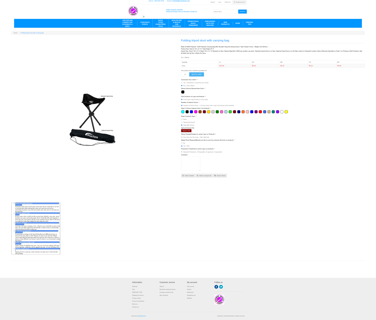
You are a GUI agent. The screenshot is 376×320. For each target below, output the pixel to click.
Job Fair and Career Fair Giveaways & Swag (127, 23)
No (184, 143)
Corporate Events (145, 23)
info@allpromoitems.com (181, 1)
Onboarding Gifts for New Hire (210, 23)
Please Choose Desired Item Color (192, 88)
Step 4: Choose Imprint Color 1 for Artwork (195, 108)
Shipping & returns (138, 295)
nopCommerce (142, 316)
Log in (219, 2)
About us (135, 304)
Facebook (216, 287)
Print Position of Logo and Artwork (193, 96)
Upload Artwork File (187, 128)
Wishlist (189, 298)
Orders (189, 289)
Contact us (135, 307)
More (237, 23)
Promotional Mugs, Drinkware (193, 23)
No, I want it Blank (188, 85)
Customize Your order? (189, 79)
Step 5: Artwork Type (188, 116)
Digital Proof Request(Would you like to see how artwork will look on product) (207, 140)
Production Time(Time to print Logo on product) (197, 149)
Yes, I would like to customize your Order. (196, 82)
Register (213, 2)
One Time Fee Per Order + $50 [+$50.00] (196, 137)
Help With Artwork (188, 125)
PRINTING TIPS (249, 23)
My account (190, 286)
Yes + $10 (186, 146)
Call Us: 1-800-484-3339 (156, 1)
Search (242, 11)
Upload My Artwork (189, 122)
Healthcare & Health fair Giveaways (177, 23)
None (185, 119)
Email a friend (221, 175)
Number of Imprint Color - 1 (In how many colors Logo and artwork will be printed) (208, 105)
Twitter (221, 287)
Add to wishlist (189, 175)
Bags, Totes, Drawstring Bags (161, 23)
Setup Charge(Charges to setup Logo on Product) (198, 134)
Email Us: (178, 1)
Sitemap (134, 286)
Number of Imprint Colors (189, 102)
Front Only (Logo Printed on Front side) (195, 99)
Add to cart (197, 74)
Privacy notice (136, 298)
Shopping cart (191, 295)
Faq (133, 289)
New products (164, 295)
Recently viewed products (167, 289)
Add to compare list (205, 175)
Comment (184, 155)
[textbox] (225, 12)
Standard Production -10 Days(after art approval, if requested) (202, 152)
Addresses (190, 292)
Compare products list (166, 292)
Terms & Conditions (138, 301)
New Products (225, 23)
